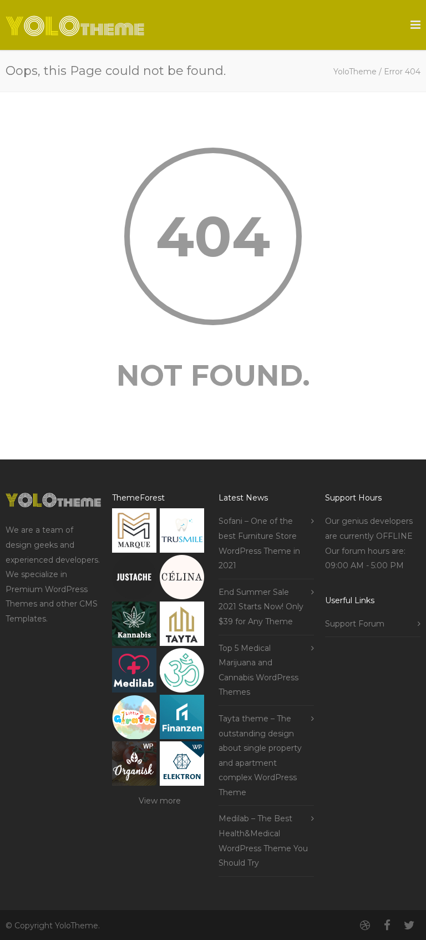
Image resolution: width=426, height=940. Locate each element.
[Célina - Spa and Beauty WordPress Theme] (182, 579)
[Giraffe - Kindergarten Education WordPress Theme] (134, 719)
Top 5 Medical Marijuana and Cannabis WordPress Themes (258, 670)
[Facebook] (387, 925)
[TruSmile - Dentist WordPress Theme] (182, 533)
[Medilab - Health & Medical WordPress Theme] (134, 673)
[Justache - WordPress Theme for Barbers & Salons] (134, 579)
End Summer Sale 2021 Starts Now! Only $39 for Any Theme (261, 606)
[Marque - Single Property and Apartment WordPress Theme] (134, 533)
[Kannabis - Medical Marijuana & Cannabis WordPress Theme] (134, 626)
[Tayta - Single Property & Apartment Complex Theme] (182, 626)
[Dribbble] (365, 925)
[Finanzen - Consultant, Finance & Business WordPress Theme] (182, 719)
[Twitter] (409, 925)
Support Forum (354, 624)
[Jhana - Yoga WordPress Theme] (182, 673)
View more (160, 801)
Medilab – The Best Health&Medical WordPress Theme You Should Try (263, 840)
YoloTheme (355, 72)
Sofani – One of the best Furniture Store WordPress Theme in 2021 (259, 543)
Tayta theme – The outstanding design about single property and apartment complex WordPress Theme (260, 755)
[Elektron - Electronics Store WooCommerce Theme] (182, 766)
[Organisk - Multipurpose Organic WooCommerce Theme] (134, 766)
